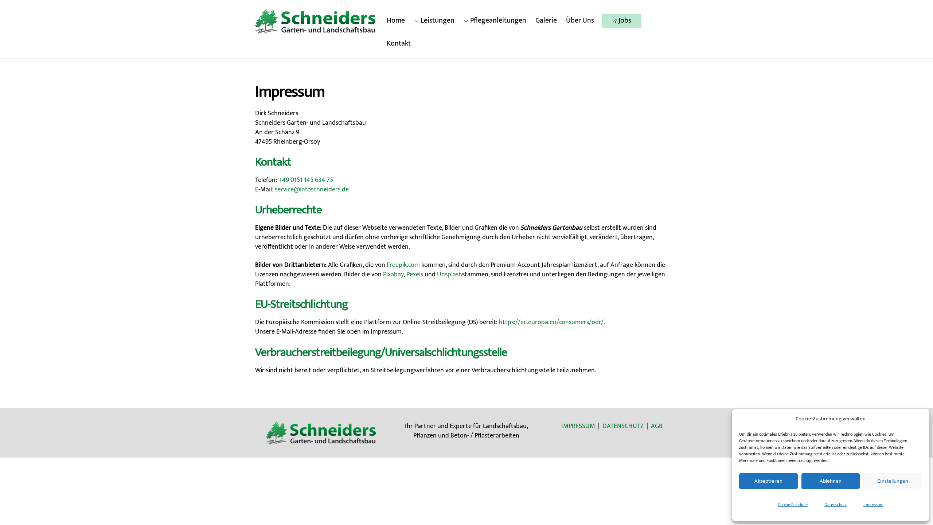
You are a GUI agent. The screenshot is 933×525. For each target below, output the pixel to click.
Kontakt (399, 43)
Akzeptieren (768, 481)
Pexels (414, 274)
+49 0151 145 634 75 (305, 180)
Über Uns (580, 20)
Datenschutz (835, 504)
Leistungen (436, 20)
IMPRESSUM (578, 426)
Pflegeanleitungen (497, 20)
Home (396, 20)
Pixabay (393, 274)
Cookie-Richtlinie (793, 504)
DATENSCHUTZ (623, 426)
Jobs (624, 20)
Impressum (873, 504)
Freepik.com (403, 265)
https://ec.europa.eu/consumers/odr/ (551, 322)
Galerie (546, 20)
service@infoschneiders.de (312, 189)
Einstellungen (892, 481)
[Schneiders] (315, 31)
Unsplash (449, 274)
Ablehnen (831, 481)
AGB (657, 426)
